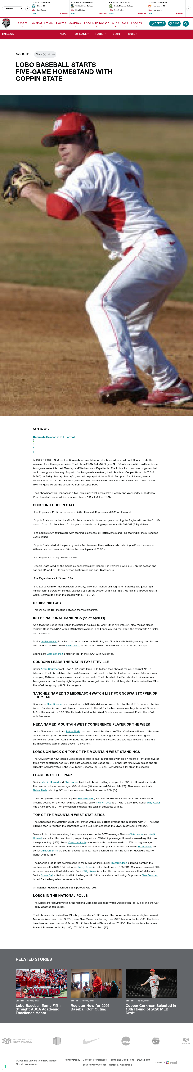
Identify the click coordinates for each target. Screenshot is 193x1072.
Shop (115, 24)
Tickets (61, 24)
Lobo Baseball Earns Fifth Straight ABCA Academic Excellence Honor (38, 1009)
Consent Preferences (95, 1060)
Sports (23, 24)
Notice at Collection (120, 1065)
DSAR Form (143, 1060)
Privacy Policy (72, 1060)
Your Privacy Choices (94, 1065)
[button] (27, 8)
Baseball (20, 1001)
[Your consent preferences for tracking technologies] (5, 1067)
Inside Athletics (42, 24)
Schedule (81, 34)
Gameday (75, 24)
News (63, 34)
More (131, 34)
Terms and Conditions (121, 1060)
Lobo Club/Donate (96, 24)
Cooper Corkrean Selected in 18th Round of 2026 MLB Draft (151, 1009)
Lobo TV (136, 24)
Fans (125, 24)
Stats (116, 34)
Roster (99, 34)
